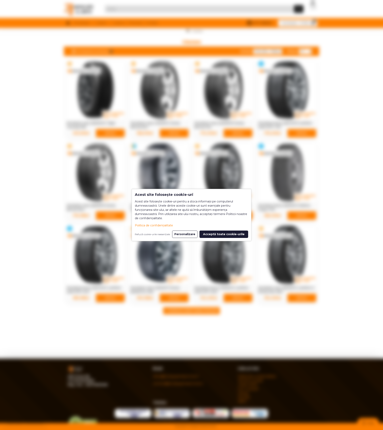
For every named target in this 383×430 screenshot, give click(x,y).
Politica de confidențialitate (154, 225)
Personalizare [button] (184, 234)
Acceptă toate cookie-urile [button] (224, 234)
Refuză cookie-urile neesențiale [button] (152, 234)
